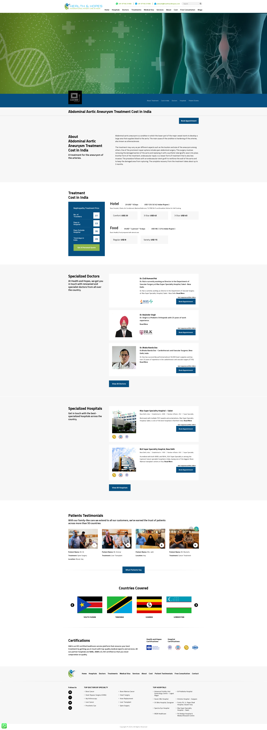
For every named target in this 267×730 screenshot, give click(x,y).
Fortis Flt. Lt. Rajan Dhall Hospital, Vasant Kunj (186, 703)
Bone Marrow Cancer (127, 691)
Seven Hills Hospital (161, 699)
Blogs (200, 9)
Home (107, 9)
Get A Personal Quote (86, 247)
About (168, 9)
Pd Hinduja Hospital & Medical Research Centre (185, 715)
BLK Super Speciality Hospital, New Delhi (157, 449)
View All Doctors (119, 383)
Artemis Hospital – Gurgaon (187, 699)
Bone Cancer (90, 691)
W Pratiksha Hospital (184, 691)
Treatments (136, 9)
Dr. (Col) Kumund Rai (148, 278)
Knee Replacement (126, 699)
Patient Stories (194, 100)
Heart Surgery (125, 695)
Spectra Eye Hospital (161, 708)
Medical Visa (149, 9)
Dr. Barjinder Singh (148, 314)
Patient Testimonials (164, 674)
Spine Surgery (125, 706)
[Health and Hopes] (83, 6)
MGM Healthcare (160, 714)
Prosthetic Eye (91, 706)
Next (196, 529)
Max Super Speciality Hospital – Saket (156, 410)
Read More (180, 293)
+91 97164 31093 (125, 3)
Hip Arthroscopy (91, 699)
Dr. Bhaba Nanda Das (148, 347)
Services (160, 9)
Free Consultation (187, 9)
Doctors (125, 9)
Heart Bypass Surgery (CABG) (96, 695)
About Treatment (153, 100)
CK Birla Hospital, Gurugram (164, 703)
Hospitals (116, 9)
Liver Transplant (125, 702)
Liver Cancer (90, 702)
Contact (195, 674)
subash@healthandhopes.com (168, 3)
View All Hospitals (119, 487)
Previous (191, 529)
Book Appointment (189, 120)
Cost (176, 9)
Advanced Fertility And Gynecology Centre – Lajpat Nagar (164, 693)
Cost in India (165, 100)
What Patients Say (134, 569)
